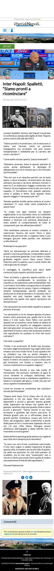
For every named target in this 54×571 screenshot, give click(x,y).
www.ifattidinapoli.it (23, 563)
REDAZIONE (19, 569)
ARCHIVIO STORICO (32, 569)
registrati (8, 534)
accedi (33, 532)
